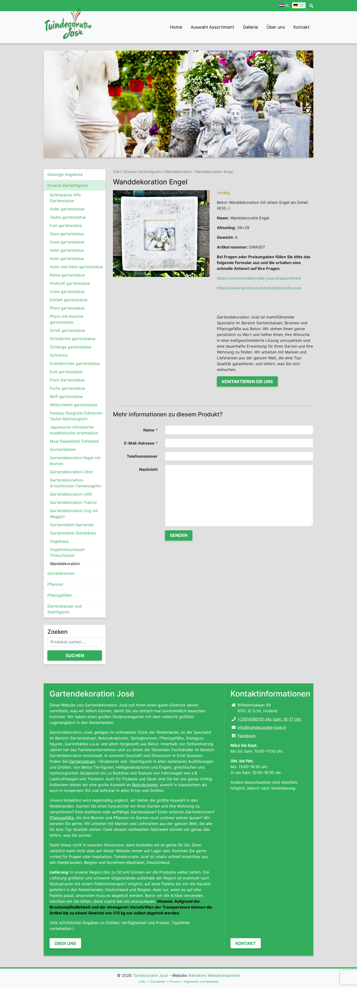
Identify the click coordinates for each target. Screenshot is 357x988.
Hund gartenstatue (67, 242)
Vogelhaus (59, 541)
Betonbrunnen (145, 784)
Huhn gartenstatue (67, 258)
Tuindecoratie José (150, 975)
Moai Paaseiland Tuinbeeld (74, 441)
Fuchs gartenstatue (67, 388)
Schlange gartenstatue (70, 346)
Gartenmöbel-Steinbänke (73, 533)
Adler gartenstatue (67, 208)
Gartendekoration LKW (71, 494)
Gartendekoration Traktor (73, 502)
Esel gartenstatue (66, 225)
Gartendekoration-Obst (71, 471)
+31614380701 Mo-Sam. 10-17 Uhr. (270, 719)
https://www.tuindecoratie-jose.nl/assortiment (259, 278)
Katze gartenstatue (67, 275)
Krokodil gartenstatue (70, 283)
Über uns (275, 27)
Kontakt (301, 27)
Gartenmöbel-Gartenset (72, 524)
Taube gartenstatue (68, 217)
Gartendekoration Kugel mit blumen (75, 460)
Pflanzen (55, 584)
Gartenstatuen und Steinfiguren (64, 609)
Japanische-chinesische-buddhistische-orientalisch (74, 430)
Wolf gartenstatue (66, 396)
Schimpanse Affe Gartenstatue (65, 197)
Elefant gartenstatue (68, 299)
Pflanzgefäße (59, 595)
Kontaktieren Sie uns (247, 381)
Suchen (75, 655)
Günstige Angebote (65, 174)
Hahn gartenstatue (67, 250)
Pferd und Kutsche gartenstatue (66, 319)
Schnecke (59, 355)
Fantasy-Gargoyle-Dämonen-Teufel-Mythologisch (76, 416)
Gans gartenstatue (67, 233)
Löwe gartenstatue (67, 291)
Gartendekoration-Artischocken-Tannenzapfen (75, 483)
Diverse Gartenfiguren (67, 185)
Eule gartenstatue (66, 371)
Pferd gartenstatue (67, 308)
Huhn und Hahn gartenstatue (76, 266)
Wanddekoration (65, 563)
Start (117, 172)
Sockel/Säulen (63, 449)
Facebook (247, 735)
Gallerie (250, 27)
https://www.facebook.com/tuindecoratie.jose (259, 287)
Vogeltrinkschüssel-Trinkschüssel (68, 552)
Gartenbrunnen (61, 573)
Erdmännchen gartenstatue (75, 363)
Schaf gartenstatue (67, 330)
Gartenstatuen (82, 761)
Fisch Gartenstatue (67, 380)
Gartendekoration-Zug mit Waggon (74, 513)
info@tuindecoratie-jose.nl (262, 727)
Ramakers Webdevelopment (214, 975)
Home (176, 27)
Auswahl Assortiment (212, 27)
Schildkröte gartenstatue (72, 338)
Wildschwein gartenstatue (73, 404)
